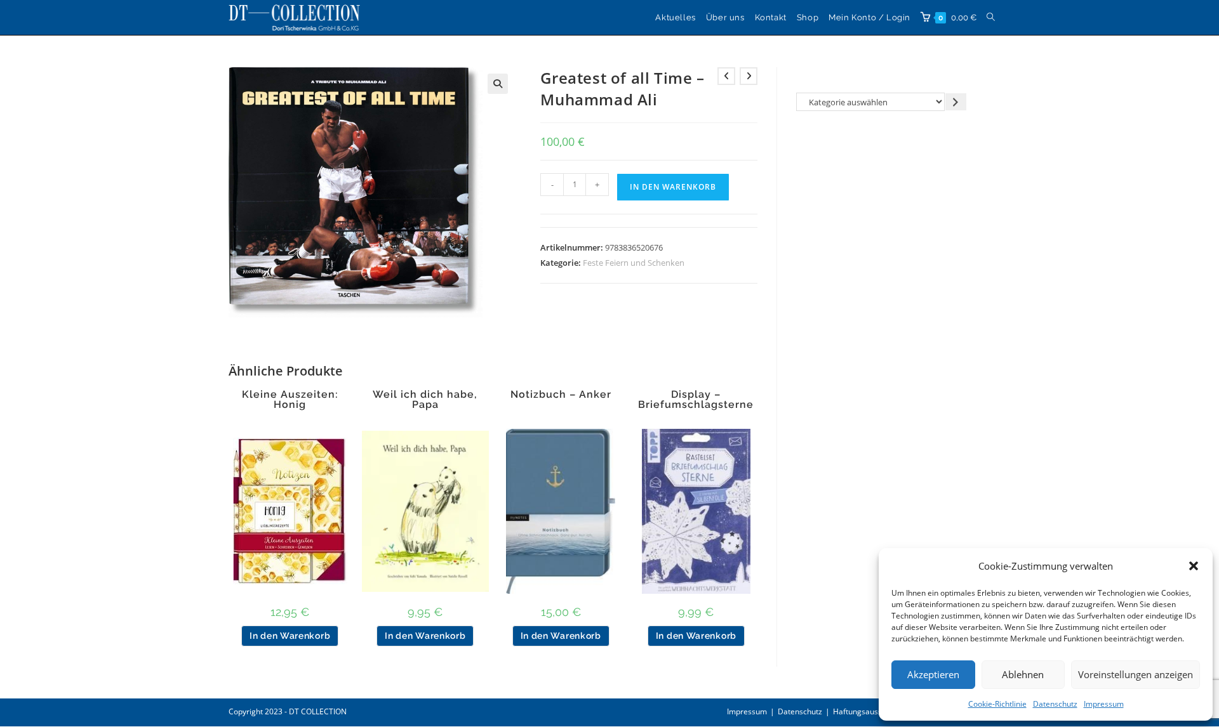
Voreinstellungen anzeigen (1135, 674)
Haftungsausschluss (868, 711)
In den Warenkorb (673, 186)
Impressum (1104, 703)
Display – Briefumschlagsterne (696, 400)
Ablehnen (1023, 674)
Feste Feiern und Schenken (633, 262)
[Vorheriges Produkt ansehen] (726, 76)
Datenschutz (1055, 703)
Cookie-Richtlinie (997, 703)
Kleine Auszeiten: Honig (290, 400)
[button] (1193, 566)
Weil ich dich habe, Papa (425, 400)
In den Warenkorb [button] (290, 636)
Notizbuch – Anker (560, 395)
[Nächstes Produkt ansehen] (748, 76)
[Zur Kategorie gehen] (956, 102)
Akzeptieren (933, 674)
